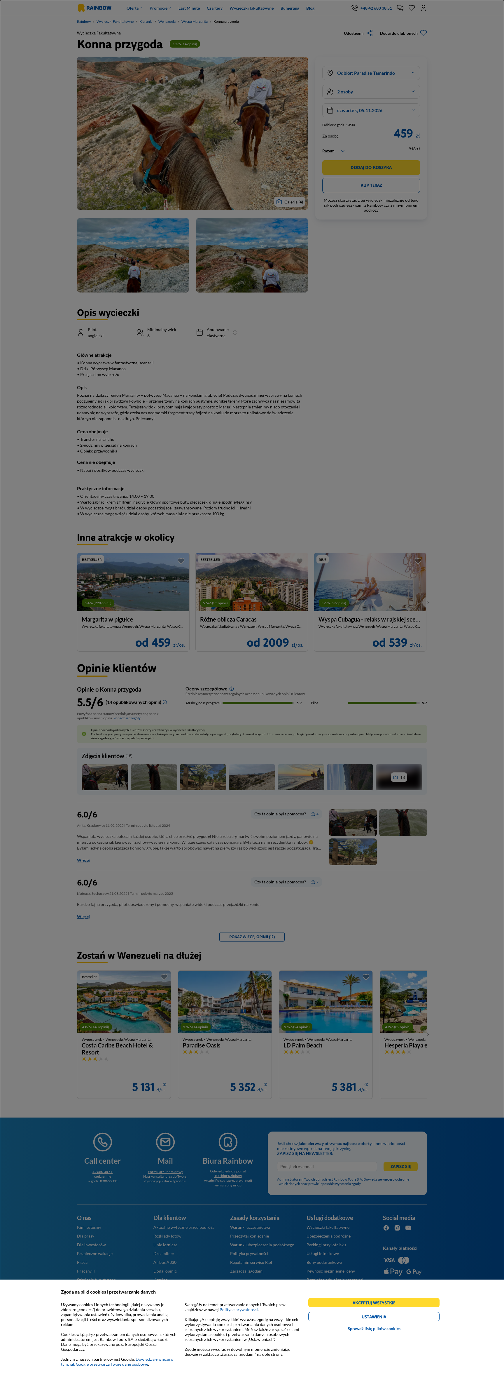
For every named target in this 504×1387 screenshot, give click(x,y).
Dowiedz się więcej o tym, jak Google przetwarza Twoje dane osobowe (117, 1362)
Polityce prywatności (239, 1309)
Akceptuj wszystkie (376, 1303)
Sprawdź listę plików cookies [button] (374, 1328)
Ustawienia (384, 1317)
